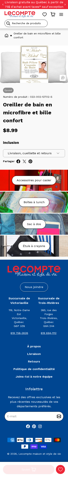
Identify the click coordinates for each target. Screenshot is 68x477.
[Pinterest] (34, 426)
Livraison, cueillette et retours (30, 153)
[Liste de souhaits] (44, 14)
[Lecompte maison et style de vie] (20, 14)
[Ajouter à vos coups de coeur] (60, 469)
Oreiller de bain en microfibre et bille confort (37, 35)
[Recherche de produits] (34, 23)
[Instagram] (40, 426)
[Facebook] (28, 426)
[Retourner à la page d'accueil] (34, 271)
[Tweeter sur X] (24, 161)
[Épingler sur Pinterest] (30, 161)
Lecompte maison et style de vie (40, 453)
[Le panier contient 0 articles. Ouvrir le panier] (53, 14)
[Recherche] (8, 23)
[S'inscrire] (59, 416)
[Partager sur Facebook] (18, 161)
